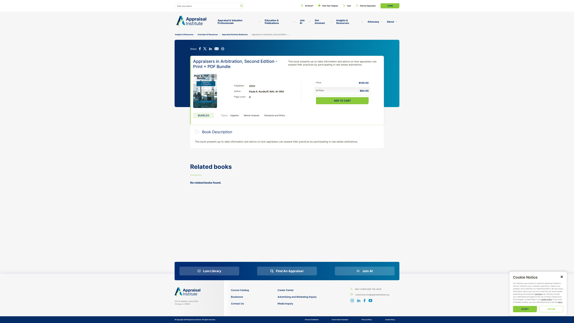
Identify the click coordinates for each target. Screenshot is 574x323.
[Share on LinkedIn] (210, 49)
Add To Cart (342, 100)
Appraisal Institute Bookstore (235, 34)
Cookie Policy (390, 319)
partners (538, 294)
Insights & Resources (184, 34)
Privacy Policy (367, 319)
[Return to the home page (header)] (191, 21)
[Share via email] (216, 49)
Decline (551, 309)
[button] (561, 276)
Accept (525, 309)
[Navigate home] (187, 292)
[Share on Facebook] (200, 49)
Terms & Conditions (312, 319)
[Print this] (222, 49)
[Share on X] (204, 49)
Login (390, 6)
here (560, 302)
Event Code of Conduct (340, 319)
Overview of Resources (208, 34)
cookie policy (546, 299)
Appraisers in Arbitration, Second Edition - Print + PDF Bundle (271, 34)
